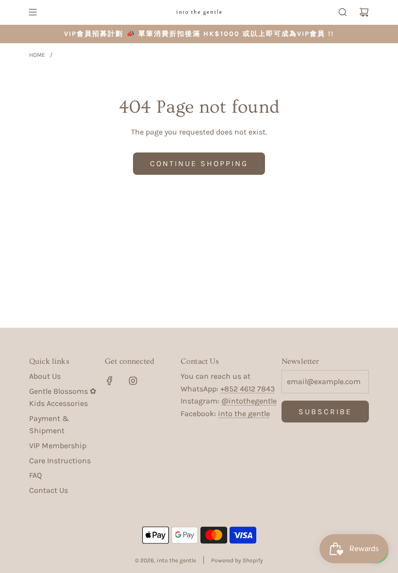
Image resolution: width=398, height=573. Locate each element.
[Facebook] (109, 380)
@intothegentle (249, 400)
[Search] (342, 12)
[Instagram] (133, 380)
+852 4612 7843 (247, 388)
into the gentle (244, 413)
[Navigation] (32, 12)
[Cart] (364, 12)
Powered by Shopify (237, 560)
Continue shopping (199, 163)
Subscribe (325, 411)
